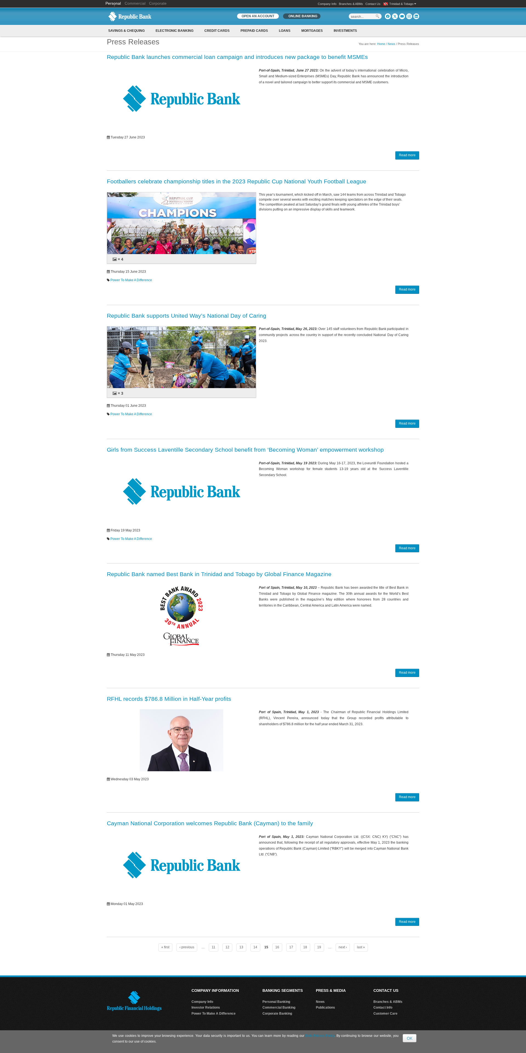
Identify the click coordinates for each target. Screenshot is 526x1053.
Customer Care (385, 1013)
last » (361, 947)
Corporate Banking (277, 1013)
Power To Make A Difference (131, 280)
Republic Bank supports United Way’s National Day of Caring (186, 315)
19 (319, 947)
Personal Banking (276, 1002)
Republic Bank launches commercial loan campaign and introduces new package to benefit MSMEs (237, 57)
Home (381, 43)
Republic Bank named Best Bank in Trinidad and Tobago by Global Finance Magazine (219, 574)
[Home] (129, 16)
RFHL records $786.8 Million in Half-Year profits (169, 699)
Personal (113, 3)
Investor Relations (205, 1007)
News (391, 43)
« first (165, 947)
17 (291, 947)
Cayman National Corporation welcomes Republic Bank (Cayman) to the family (210, 823)
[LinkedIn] (416, 16)
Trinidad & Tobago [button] (401, 3)
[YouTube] (402, 16)
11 (213, 947)
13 (241, 947)
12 (227, 947)
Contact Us (373, 3)
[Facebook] (388, 16)
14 (255, 947)
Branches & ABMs (351, 3)
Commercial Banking (278, 1007)
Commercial (135, 3)
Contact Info (382, 1007)
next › (343, 947)
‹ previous (186, 947)
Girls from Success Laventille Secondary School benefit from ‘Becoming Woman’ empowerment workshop (245, 449)
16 (277, 947)
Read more (407, 155)
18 (305, 947)
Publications (325, 1007)
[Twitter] (395, 16)
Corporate (158, 3)
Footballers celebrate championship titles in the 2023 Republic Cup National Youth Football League (236, 181)
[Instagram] (409, 16)
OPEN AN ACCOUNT (258, 16)
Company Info (327, 3)
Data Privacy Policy (320, 1036)
